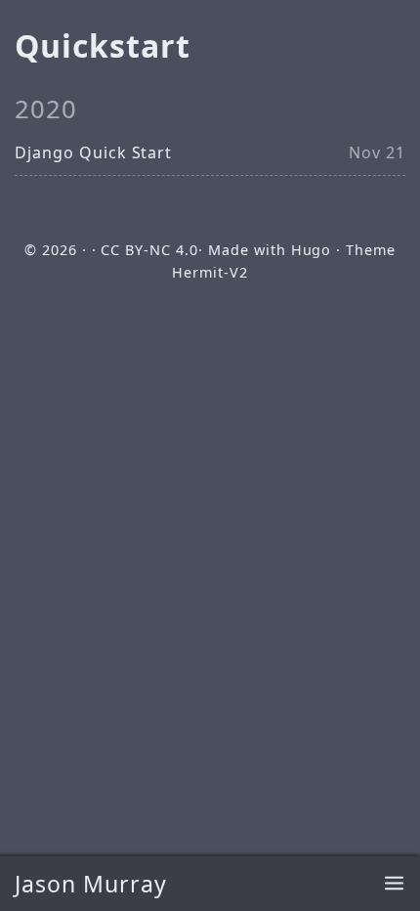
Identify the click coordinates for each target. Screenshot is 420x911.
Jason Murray (91, 883)
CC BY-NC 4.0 (149, 249)
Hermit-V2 (210, 272)
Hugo (311, 249)
